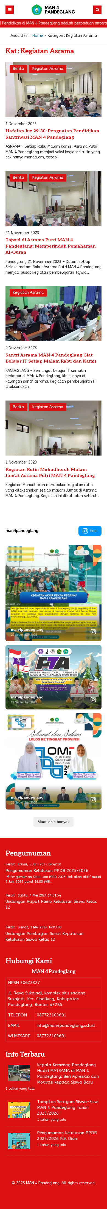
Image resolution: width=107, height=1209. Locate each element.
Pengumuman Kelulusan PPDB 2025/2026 (46, 870)
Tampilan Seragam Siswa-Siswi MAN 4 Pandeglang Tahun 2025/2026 (67, 1107)
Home (37, 35)
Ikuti (93, 530)
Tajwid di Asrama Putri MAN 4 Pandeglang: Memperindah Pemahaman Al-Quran (50, 246)
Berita (18, 68)
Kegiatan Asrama (47, 68)
